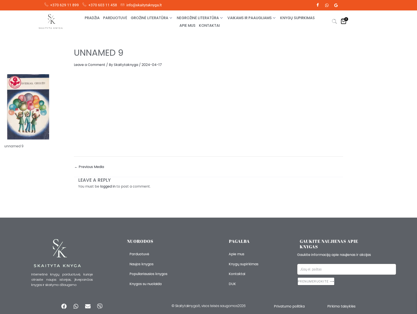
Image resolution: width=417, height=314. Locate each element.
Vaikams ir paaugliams (249, 17)
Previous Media (89, 167)
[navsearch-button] (334, 22)
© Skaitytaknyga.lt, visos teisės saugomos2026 (209, 305)
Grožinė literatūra (149, 17)
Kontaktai (209, 25)
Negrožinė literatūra (198, 17)
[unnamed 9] (208, 106)
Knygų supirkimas (297, 17)
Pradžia (92, 17)
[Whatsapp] (327, 5)
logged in (108, 186)
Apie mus (187, 25)
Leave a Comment (89, 64)
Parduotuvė (115, 17)
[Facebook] (317, 5)
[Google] (336, 5)
